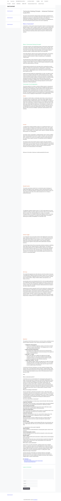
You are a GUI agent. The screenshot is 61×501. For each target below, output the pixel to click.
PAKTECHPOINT (11, 6)
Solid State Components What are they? (30, 461)
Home (8, 1)
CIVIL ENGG (8, 3)
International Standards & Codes (32, 3)
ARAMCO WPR (24, 3)
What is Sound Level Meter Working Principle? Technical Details (33, 460)
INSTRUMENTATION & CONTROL (20, 1)
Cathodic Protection (41, 3)
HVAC (42, 1)
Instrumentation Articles (27, 459)
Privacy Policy (12, 1)
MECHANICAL (19, 3)
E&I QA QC (13, 3)
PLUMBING (38, 1)
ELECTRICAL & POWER (31, 1)
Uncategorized (26, 458)
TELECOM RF (46, 1)
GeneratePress (35, 499)
